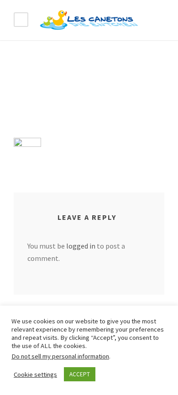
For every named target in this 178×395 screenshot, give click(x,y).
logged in (80, 245)
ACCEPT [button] (79, 374)
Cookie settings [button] (35, 374)
